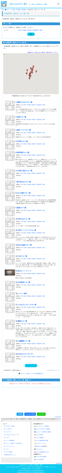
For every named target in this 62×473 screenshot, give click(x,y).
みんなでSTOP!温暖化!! (41, 456)
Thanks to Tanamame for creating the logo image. (31, 470)
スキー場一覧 (8, 429)
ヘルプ (6, 449)
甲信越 (18, 9)
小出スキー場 (22, 256)
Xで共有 (20, 414)
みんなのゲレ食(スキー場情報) (43, 429)
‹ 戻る (2, 9)
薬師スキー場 (22, 321)
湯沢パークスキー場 (24, 130)
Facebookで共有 (30, 414)
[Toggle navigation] (58, 4)
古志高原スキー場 (24, 282)
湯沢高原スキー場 (23, 152)
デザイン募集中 (9, 452)
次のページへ (31, 365)
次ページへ (54, 370)
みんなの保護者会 (40, 437)
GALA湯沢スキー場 (24, 193)
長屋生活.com (39, 446)
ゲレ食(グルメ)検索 (9, 426)
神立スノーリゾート (25, 271)
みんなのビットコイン (41, 443)
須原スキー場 (21, 117)
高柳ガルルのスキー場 (24, 102)
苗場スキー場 (21, 208)
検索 (31, 34)
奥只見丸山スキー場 (24, 182)
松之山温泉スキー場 (25, 245)
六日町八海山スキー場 (24, 170)
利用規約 (36, 465)
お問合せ (31, 465)
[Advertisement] (31, 400)
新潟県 (24, 9)
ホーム (8, 9)
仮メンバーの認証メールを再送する (13, 443)
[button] (27, 71)
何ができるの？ (24, 465)
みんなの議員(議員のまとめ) (42, 452)
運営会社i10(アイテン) (10, 454)
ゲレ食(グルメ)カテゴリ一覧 (11, 434)
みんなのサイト (39, 449)
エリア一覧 (7, 431)
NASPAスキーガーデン (26, 354)
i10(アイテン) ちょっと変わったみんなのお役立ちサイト (30, 466)
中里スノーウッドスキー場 (27, 230)
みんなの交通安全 (40, 459)
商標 (41, 465)
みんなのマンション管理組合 (42, 426)
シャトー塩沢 (22, 293)
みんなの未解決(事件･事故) (42, 440)
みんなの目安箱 (39, 434)
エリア (6, 30)
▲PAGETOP (58, 417)
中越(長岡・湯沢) (37, 30)
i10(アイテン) (31, 468)
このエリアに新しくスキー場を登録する (31, 373)
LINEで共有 (41, 414)
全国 (13, 9)
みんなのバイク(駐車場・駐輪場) (43, 431)
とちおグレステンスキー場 (27, 304)
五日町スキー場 (22, 141)
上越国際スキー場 (24, 341)
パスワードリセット (10, 446)
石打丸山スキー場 (24, 219)
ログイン (7, 437)
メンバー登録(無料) (9, 440)
